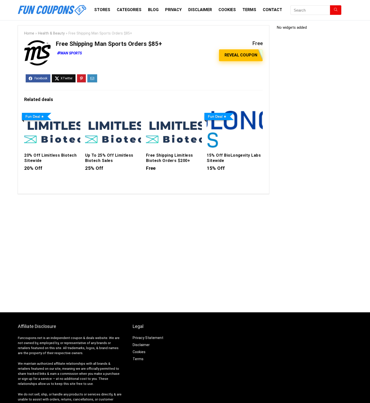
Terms (249, 9)
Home (29, 33)
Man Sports (71, 53)
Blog (153, 9)
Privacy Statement (148, 338)
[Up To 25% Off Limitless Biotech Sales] (113, 114)
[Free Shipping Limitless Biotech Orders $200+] (174, 114)
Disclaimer (200, 9)
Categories (129, 9)
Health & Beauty (51, 33)
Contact (272, 9)
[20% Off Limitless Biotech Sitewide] (52, 114)
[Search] (335, 10)
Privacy (173, 9)
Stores (102, 9)
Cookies (227, 9)
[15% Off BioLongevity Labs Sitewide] (235, 114)
